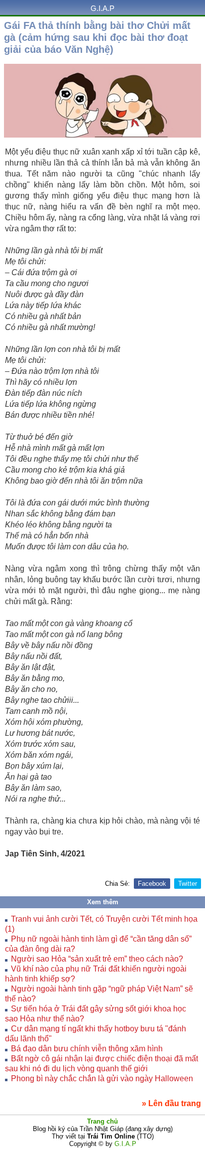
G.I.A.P (102, 8)
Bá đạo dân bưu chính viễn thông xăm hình (87, 1048)
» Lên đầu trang (171, 1103)
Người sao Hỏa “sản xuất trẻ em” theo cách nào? (97, 959)
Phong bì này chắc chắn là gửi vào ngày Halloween (102, 1078)
